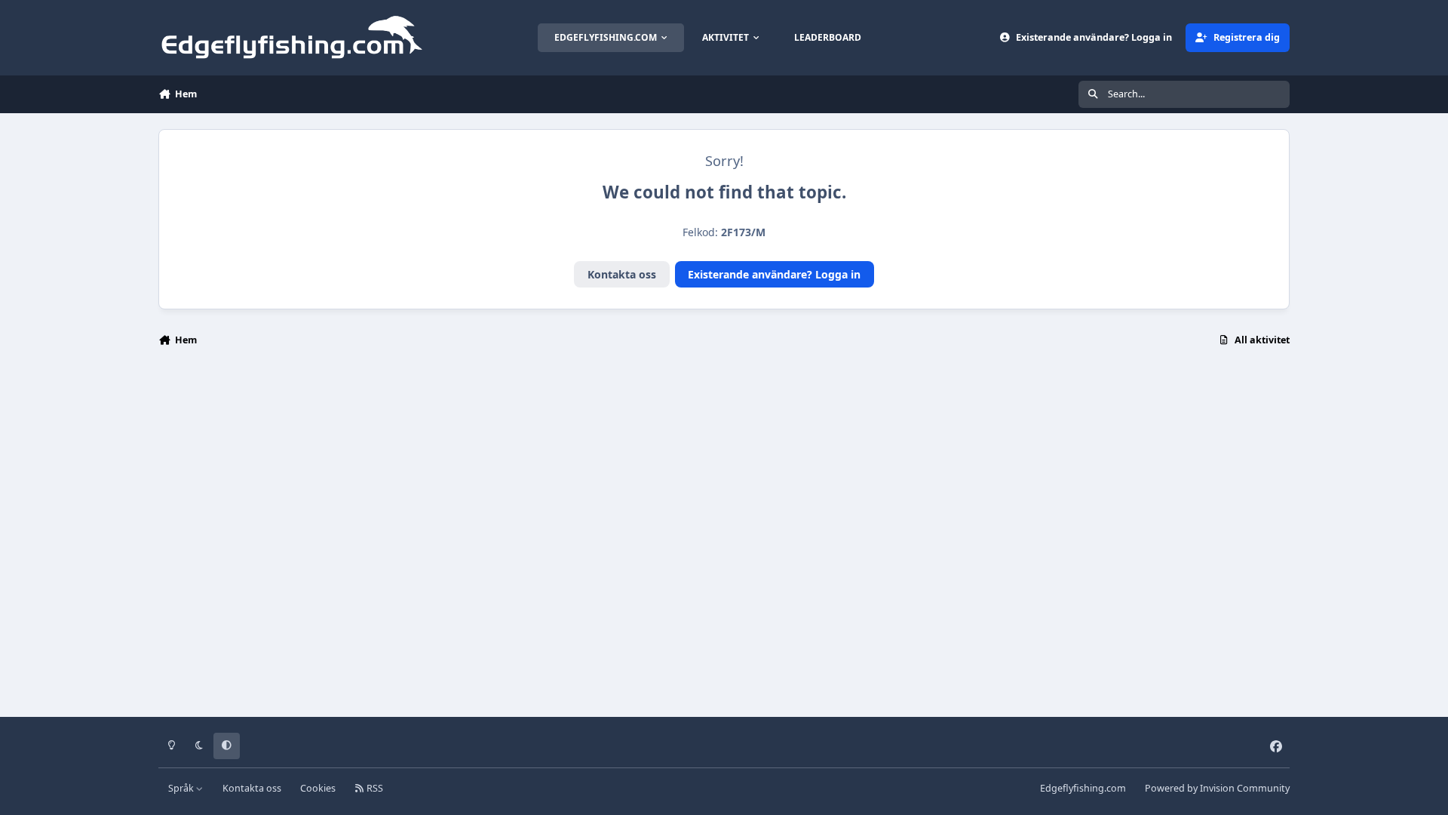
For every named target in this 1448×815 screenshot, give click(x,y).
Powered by (1217, 788)
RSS (373, 788)
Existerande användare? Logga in (774, 274)
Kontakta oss (621, 274)
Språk (182, 788)
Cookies (318, 788)
